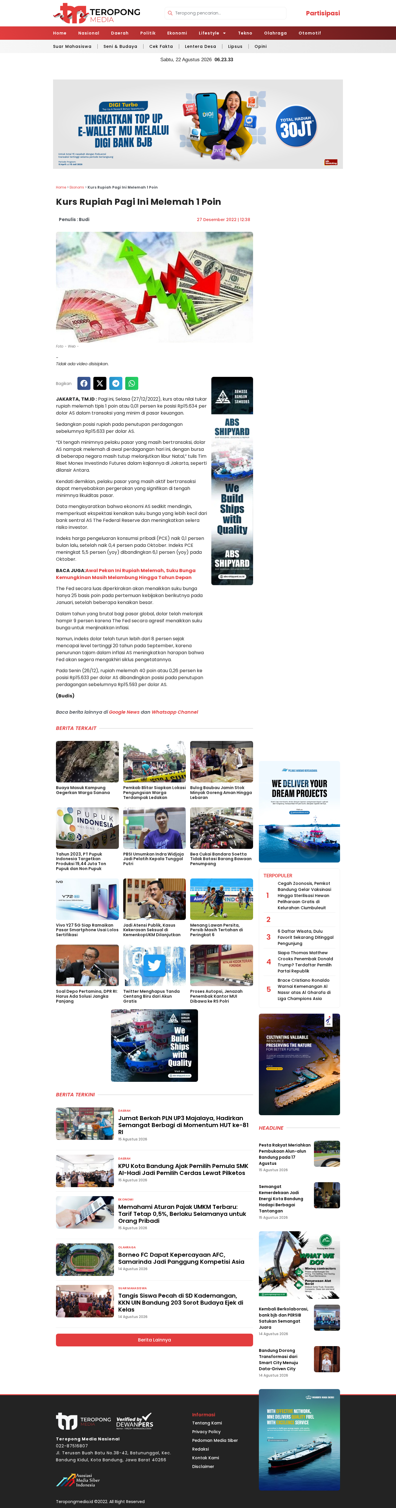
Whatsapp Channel (175, 712)
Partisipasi (323, 13)
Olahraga (275, 33)
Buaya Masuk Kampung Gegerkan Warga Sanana (83, 790)
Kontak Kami (205, 1458)
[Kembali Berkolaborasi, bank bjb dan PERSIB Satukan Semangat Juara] (327, 1318)
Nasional (88, 33)
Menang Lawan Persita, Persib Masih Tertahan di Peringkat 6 (216, 930)
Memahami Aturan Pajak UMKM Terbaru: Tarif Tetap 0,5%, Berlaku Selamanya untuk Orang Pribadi (182, 1214)
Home (60, 33)
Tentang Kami (207, 1423)
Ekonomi (177, 33)
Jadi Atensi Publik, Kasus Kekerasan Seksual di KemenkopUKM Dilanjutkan (152, 930)
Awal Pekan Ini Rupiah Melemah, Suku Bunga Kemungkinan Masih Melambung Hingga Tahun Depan (126, 574)
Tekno (245, 33)
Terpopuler (278, 875)
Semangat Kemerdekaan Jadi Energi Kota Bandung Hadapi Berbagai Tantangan (281, 1199)
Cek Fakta (161, 46)
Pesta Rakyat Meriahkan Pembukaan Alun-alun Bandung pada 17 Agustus (285, 1154)
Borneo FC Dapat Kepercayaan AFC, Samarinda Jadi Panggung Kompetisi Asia (181, 1258)
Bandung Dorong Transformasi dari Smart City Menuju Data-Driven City (278, 1360)
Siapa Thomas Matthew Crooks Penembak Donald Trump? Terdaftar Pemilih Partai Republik (305, 962)
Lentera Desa (200, 46)
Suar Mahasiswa (72, 46)
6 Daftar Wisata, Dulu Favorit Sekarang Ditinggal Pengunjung (306, 937)
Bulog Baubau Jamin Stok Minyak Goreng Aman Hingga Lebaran (221, 792)
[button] (83, 383)
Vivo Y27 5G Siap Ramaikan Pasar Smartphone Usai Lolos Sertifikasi (87, 930)
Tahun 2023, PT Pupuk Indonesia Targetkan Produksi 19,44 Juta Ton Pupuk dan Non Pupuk (81, 861)
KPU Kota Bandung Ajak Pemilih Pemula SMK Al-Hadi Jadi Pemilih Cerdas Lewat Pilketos (183, 1169)
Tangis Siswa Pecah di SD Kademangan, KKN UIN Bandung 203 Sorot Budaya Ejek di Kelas (180, 1303)
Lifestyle (209, 33)
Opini (261, 46)
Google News (124, 712)
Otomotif (310, 33)
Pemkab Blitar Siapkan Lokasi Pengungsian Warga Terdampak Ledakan (154, 792)
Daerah (120, 33)
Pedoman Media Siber (215, 1440)
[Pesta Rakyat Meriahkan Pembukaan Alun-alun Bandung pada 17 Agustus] (327, 1154)
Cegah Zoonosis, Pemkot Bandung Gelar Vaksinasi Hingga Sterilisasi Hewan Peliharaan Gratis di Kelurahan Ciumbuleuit (304, 895)
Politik (148, 33)
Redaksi (200, 1449)
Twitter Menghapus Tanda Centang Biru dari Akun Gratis (151, 996)
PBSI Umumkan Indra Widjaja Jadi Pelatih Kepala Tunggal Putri (153, 859)
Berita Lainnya (154, 1340)
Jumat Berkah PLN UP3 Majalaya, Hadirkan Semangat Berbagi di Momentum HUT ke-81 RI (183, 1125)
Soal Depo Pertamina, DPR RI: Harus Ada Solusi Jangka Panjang (87, 996)
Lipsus (235, 46)
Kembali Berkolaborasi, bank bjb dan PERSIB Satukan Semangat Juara (283, 1318)
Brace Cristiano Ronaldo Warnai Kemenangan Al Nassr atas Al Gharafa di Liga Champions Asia (304, 989)
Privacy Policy (206, 1432)
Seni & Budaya (120, 46)
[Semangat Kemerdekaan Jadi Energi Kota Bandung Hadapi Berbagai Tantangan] (327, 1195)
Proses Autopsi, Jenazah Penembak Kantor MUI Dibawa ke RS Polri (216, 996)
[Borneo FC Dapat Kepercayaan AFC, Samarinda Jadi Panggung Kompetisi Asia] (85, 1259)
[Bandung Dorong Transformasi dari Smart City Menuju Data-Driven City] (327, 1359)
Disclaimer (203, 1466)
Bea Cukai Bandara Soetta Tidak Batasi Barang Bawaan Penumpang (221, 859)
